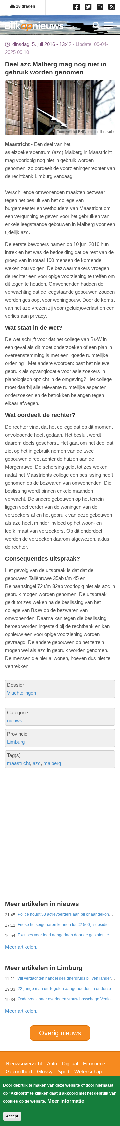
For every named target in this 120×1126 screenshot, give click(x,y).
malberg (52, 763)
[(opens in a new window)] (77, 8)
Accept (12, 1116)
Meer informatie (65, 1101)
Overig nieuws (60, 1033)
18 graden (25, 6)
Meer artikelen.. (22, 947)
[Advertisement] (60, 811)
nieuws (14, 720)
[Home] (34, 26)
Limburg (16, 742)
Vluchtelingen (21, 693)
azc (37, 763)
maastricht (18, 763)
